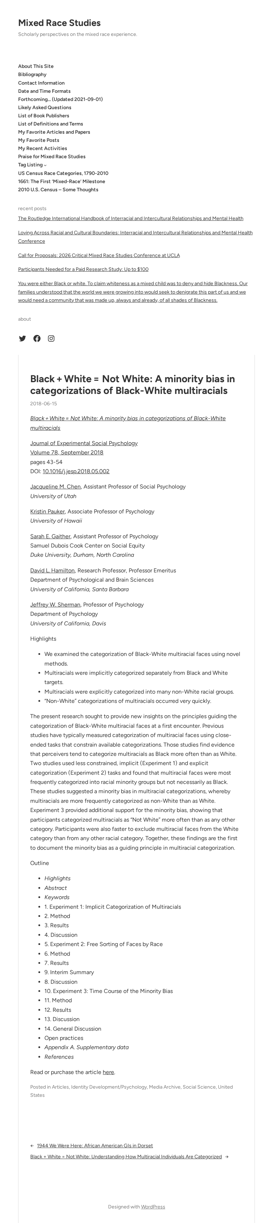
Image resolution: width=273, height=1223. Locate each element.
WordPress (153, 1207)
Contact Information (41, 83)
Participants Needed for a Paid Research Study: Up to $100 (83, 269)
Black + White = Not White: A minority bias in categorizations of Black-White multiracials (132, 385)
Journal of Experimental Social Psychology (84, 443)
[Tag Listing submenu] (45, 165)
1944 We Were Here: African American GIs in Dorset (95, 1146)
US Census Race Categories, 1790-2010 (63, 173)
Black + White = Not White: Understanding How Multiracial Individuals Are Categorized (126, 1157)
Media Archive (165, 1087)
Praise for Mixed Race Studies (52, 157)
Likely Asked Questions (44, 108)
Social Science (199, 1087)
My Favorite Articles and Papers (54, 132)
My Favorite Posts (38, 140)
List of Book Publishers (43, 116)
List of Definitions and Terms (50, 124)
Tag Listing (30, 165)
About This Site (36, 66)
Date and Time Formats (44, 91)
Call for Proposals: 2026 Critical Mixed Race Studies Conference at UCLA (99, 255)
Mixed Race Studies (59, 22)
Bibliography (32, 74)
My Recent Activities (42, 148)
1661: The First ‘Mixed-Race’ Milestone (61, 181)
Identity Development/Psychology (109, 1087)
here (108, 1072)
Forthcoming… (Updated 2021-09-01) (60, 99)
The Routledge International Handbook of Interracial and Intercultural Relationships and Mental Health (130, 218)
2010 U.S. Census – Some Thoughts (58, 190)
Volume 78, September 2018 (66, 452)
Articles (60, 1087)
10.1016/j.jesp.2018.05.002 (76, 471)
